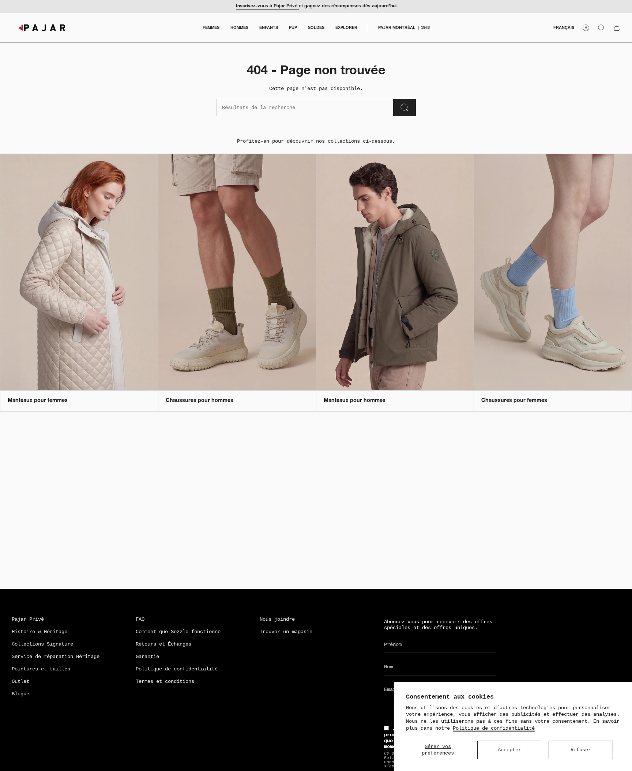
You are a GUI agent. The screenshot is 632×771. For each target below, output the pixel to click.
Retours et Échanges (163, 644)
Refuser (581, 750)
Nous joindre (277, 619)
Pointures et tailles (41, 669)
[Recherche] (404, 107)
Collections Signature (42, 644)
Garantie (147, 656)
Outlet (20, 681)
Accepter (509, 750)
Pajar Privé (28, 619)
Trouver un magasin (286, 632)
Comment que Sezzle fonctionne (178, 632)
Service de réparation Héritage (55, 656)
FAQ (140, 619)
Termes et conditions (165, 681)
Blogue (20, 694)
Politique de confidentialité (494, 728)
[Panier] (616, 27)
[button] (211, 28)
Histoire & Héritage (39, 632)
